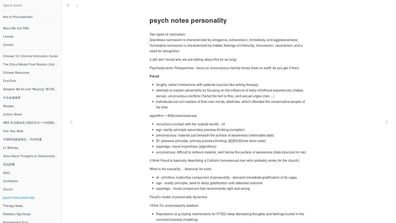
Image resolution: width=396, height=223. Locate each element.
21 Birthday (10, 148)
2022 (6, 173)
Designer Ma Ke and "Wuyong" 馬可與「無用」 (32, 89)
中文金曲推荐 (12, 97)
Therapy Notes (13, 206)
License (8, 36)
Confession (10, 181)
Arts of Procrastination (18, 17)
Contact (8, 45)
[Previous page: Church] (71, 122)
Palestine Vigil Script (16, 214)
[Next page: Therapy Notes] (386, 122)
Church (8, 189)
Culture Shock (12, 114)
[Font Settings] (77, 5)
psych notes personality (19, 197)
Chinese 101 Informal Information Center (30, 56)
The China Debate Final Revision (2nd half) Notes (32, 64)
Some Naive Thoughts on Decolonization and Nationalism (32, 156)
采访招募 (9, 164)
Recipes (8, 106)
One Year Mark (13, 131)
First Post (9, 81)
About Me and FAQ (16, 28)
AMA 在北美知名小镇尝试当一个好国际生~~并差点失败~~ (32, 122)
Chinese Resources (16, 72)
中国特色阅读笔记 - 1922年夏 (22, 139)
